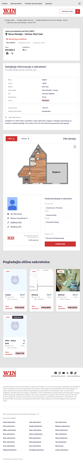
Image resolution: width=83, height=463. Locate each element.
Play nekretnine (61, 438)
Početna (4, 4)
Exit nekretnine (35, 438)
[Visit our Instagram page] (59, 373)
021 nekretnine (61, 422)
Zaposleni (48, 4)
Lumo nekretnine (61, 450)
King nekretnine (35, 442)
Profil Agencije (33, 240)
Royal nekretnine (35, 426)
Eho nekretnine (9, 434)
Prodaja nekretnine (36, 450)
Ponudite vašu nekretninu (33, 4)
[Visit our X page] (67, 373)
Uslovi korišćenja (73, 376)
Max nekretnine (9, 442)
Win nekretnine (61, 434)
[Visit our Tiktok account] (75, 373)
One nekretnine (35, 446)
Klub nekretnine (61, 430)
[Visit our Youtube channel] (63, 373)
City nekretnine (35, 422)
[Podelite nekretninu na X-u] (12, 53)
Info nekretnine (9, 426)
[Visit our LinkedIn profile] (71, 373)
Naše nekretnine (16, 4)
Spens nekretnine (36, 434)
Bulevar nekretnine (62, 426)
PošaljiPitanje (60, 244)
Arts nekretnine (9, 446)
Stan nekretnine (9, 438)
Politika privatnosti (58, 376)
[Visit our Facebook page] (55, 373)
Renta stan (59, 446)
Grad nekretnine (9, 422)
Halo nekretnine (35, 430)
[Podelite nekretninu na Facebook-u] (7, 53)
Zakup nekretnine (9, 450)
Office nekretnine (9, 430)
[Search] (77, 11)
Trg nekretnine (60, 442)
